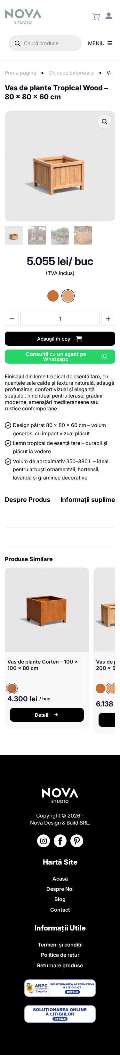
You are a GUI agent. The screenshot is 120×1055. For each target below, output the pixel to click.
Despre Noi (60, 889)
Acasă (60, 878)
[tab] (27, 500)
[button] (104, 121)
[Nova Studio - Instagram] (43, 840)
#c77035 (53, 296)
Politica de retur (60, 955)
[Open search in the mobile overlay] (45, 43)
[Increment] (108, 319)
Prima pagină (20, 72)
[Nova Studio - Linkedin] (76, 840)
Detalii (42, 715)
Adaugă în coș (53, 339)
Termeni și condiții (60, 944)
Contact (60, 909)
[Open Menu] (110, 43)
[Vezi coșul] (96, 17)
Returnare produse (60, 965)
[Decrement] (12, 319)
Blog (60, 899)
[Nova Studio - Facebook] (60, 840)
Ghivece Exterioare (71, 72)
